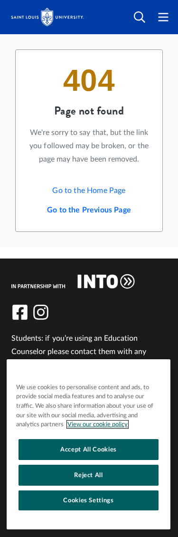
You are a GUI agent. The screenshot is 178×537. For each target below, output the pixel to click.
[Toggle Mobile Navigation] (163, 17)
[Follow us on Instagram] (40, 312)
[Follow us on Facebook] (19, 312)
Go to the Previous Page (89, 210)
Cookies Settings (88, 500)
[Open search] (139, 17)
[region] (88, 444)
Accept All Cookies (88, 449)
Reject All (88, 475)
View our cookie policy (97, 424)
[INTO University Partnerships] (73, 281)
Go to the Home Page (88, 190)
